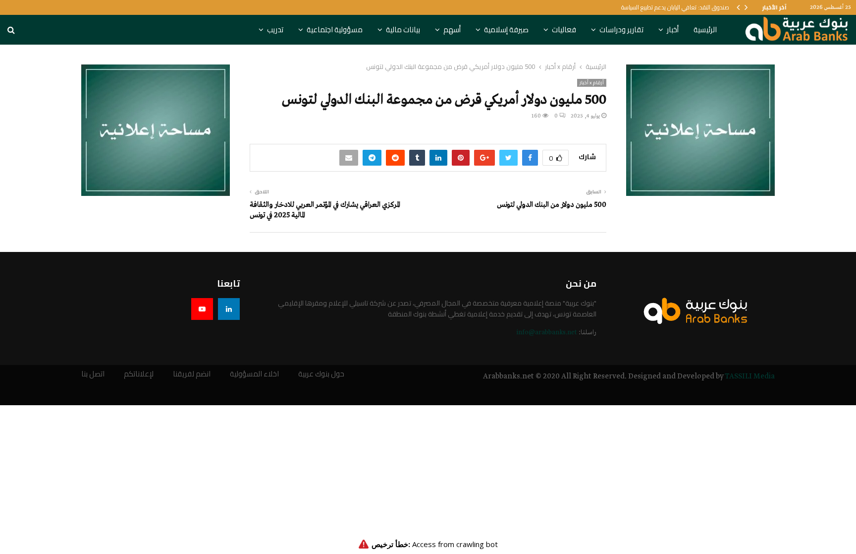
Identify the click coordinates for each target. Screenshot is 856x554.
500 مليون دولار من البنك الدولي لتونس (551, 205)
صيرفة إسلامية (506, 29)
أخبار (673, 29)
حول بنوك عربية (321, 374)
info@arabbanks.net (546, 332)
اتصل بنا (93, 374)
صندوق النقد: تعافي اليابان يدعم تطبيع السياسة (675, 7)
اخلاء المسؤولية (254, 374)
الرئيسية (705, 29)
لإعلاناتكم (139, 374)
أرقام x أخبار (592, 83)
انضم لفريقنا (192, 374)
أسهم (452, 29)
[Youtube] (202, 309)
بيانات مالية (403, 29)
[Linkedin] (229, 309)
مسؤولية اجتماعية (335, 29)
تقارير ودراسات (621, 29)
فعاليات (564, 29)
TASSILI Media (750, 376)
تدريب (275, 29)
